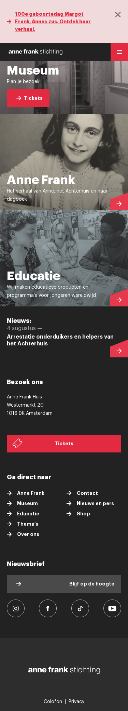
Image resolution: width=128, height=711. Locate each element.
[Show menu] (119, 52)
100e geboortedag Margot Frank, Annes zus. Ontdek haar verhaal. (53, 21)
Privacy (76, 701)
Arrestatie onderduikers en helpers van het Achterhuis (60, 340)
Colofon (53, 701)
